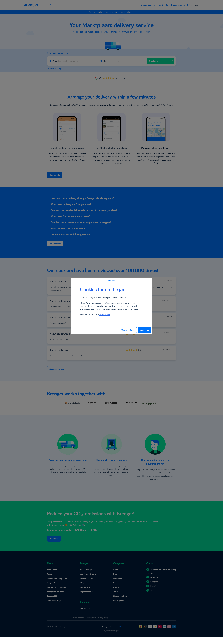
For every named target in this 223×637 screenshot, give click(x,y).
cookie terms (104, 314)
